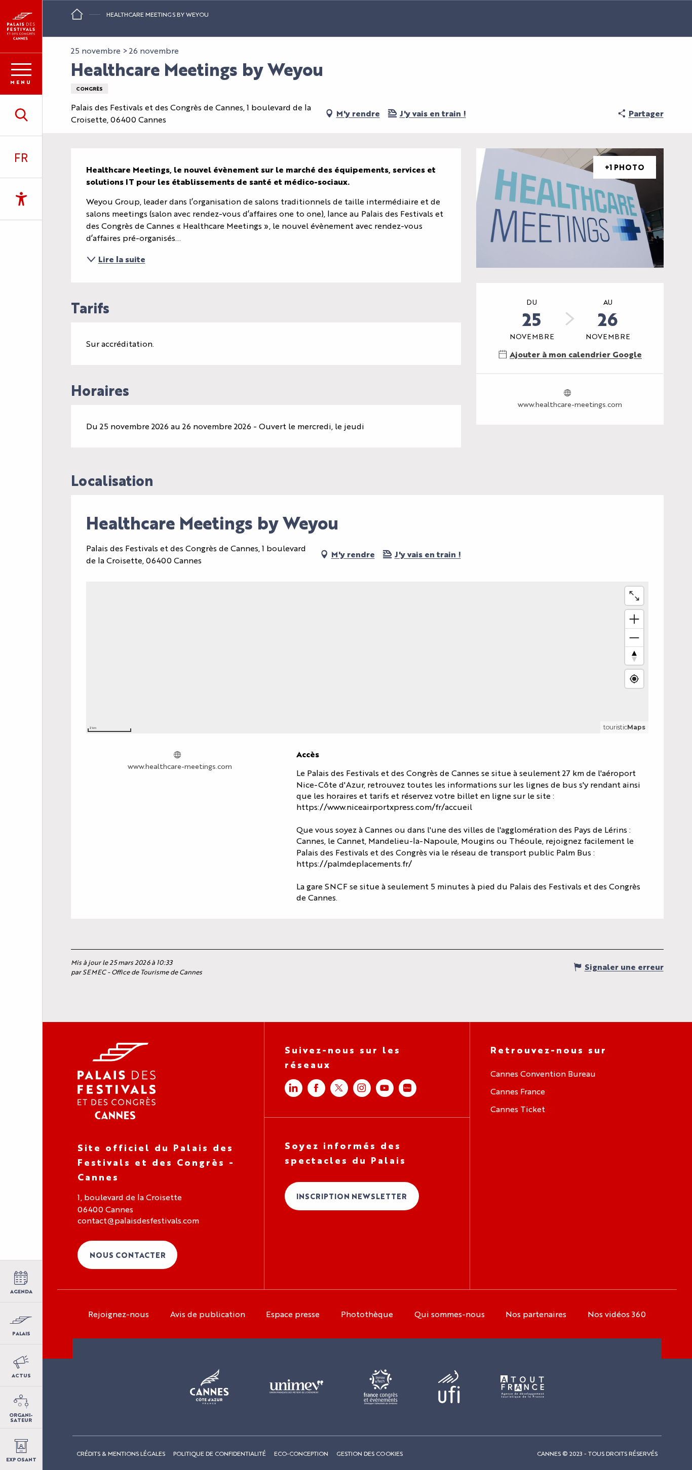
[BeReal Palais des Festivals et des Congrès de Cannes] (407, 1088)
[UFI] (449, 1387)
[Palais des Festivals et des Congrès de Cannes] (117, 1081)
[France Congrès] (381, 1387)
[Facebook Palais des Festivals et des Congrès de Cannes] (316, 1088)
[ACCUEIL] (77, 17)
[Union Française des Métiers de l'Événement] (296, 1387)
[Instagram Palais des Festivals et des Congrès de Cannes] (362, 1088)
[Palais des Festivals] (21, 26)
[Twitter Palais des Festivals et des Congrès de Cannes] (339, 1088)
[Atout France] (522, 1387)
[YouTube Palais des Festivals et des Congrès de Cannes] (385, 1088)
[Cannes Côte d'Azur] (209, 1387)
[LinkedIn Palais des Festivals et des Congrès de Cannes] (293, 1088)
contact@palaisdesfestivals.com (138, 1220)
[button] (21, 115)
